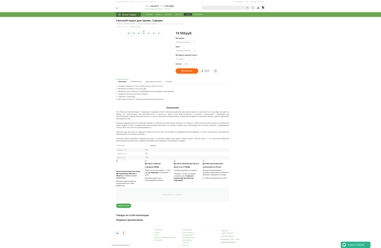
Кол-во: (179, 64)
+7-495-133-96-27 (227, 233)
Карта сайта (158, 240)
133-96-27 (152, 6)
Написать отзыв (134, 27)
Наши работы (187, 230)
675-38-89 (167, 6)
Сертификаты (187, 240)
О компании (158, 230)
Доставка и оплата (189, 237)
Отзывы (157, 232)
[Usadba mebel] (117, 8)
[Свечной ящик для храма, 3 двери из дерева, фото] (144, 31)
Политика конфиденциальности (165, 237)
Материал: (180, 38)
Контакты (261, 2)
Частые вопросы (238, 2)
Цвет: (178, 47)
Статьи (156, 235)
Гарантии (186, 243)
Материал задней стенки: (186, 55)
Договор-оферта (188, 235)
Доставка (253, 2)
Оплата (247, 2)
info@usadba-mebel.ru (228, 242)
